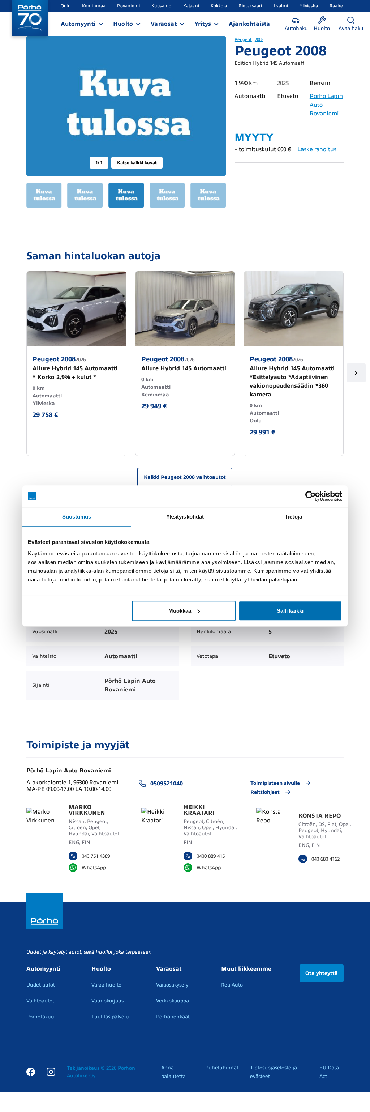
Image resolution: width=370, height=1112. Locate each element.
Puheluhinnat (221, 1067)
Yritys (202, 24)
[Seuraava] (356, 373)
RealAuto (232, 985)
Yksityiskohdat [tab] (185, 517)
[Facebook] (30, 1071)
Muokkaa (179, 611)
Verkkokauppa (172, 1001)
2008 (259, 39)
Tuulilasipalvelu (110, 1016)
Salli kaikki (290, 611)
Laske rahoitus (316, 149)
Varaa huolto (106, 985)
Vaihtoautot (40, 1001)
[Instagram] (51, 1071)
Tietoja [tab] (293, 517)
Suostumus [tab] (76, 517)
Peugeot (243, 39)
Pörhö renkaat (173, 1016)
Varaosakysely (172, 985)
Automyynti (78, 24)
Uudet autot (40, 985)
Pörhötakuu (40, 1016)
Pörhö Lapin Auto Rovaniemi (68, 770)
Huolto (123, 24)
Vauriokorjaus (107, 1001)
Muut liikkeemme (246, 969)
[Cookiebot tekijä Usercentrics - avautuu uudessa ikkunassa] (310, 496)
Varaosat (164, 24)
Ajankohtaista (249, 24)
